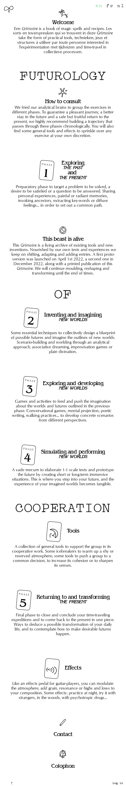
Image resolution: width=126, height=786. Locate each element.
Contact (63, 734)
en (99, 6)
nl (121, 6)
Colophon (62, 766)
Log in (118, 783)
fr (110, 6)
